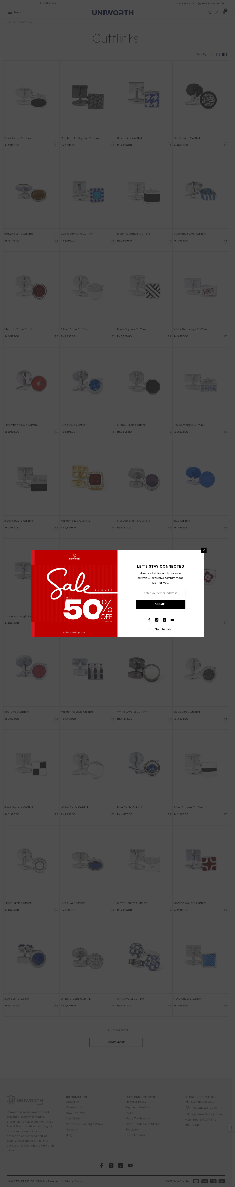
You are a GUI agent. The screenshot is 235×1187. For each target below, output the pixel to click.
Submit (160, 604)
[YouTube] (172, 620)
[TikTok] (164, 620)
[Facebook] (149, 620)
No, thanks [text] (163, 629)
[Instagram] (157, 620)
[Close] (204, 550)
